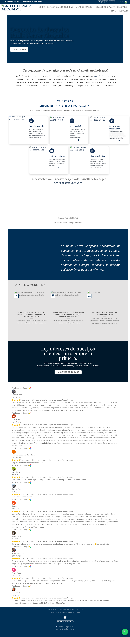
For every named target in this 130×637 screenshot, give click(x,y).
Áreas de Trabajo (84, 7)
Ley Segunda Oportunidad (60, 7)
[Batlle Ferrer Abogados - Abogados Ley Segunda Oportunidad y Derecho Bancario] (17, 8)
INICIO (42, 7)
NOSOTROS (122, 7)
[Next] (121, 314)
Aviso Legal (52, 609)
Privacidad (62, 609)
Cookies (70, 609)
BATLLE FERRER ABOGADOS (68, 183)
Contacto (79, 609)
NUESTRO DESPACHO (105, 7)
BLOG (113, 11)
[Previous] (14, 314)
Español (122, 2)
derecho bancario (101, 76)
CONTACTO (123, 11)
